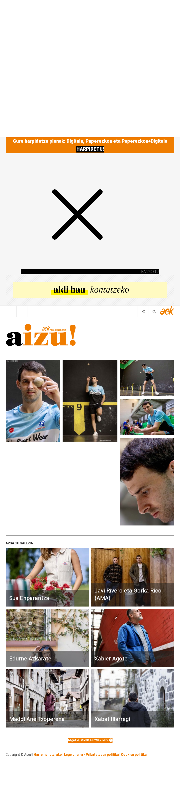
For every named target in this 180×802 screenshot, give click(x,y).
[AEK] (167, 310)
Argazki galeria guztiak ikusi (88, 740)
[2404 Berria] (90, 289)
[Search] (154, 311)
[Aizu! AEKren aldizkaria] (41, 334)
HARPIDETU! (90, 149)
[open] (11, 311)
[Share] (143, 311)
